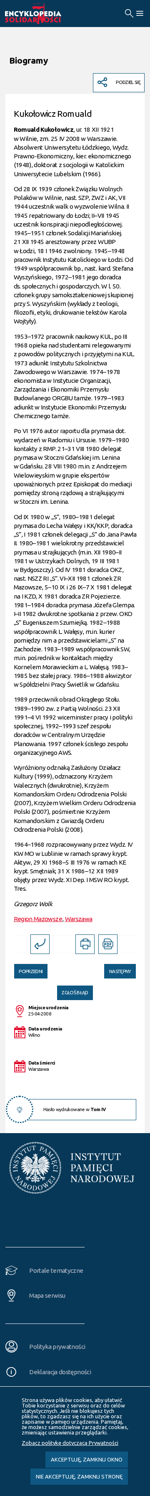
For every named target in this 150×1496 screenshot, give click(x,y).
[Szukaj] (129, 13)
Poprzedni (28, 969)
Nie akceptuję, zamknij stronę (79, 1476)
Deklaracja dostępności (60, 1371)
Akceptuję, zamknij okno (86, 1459)
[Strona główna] (42, 13)
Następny (117, 969)
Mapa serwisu (47, 1295)
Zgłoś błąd (75, 992)
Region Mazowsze (38, 918)
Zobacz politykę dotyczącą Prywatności (70, 1443)
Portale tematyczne (56, 1270)
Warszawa (78, 918)
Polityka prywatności (57, 1346)
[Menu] (139, 13)
